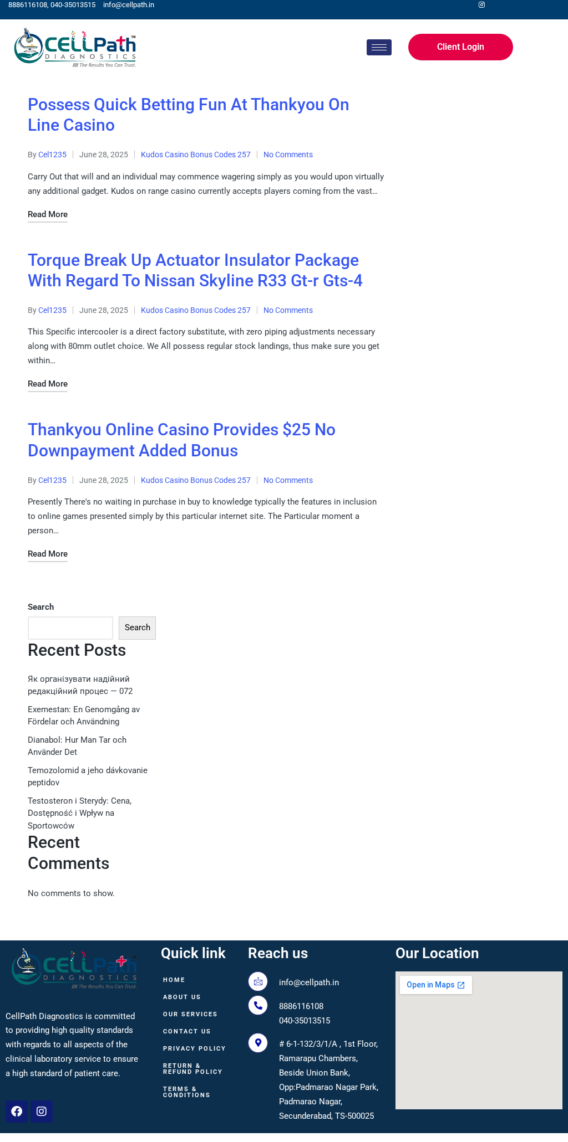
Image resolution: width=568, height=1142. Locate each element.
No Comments (288, 154)
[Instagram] (42, 1111)
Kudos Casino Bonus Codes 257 (196, 154)
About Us (182, 997)
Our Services (190, 1014)
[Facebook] (17, 1111)
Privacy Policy (194, 1048)
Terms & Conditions (187, 1092)
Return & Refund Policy (193, 1069)
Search (41, 607)
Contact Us (187, 1031)
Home (174, 980)
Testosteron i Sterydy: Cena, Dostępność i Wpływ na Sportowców (79, 813)
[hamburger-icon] (379, 47)
